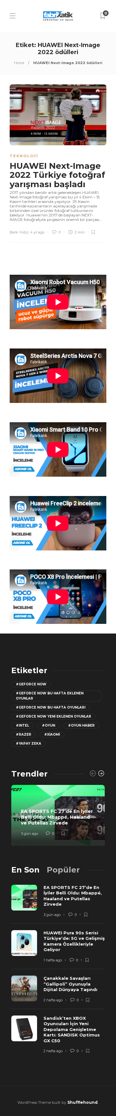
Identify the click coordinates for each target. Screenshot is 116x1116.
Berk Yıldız (19, 232)
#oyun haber (81, 725)
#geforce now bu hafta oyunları (50, 707)
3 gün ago (29, 833)
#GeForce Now (31, 684)
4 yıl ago (37, 232)
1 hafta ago (53, 960)
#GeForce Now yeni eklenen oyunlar (53, 716)
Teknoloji (24, 156)
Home (19, 63)
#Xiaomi (52, 734)
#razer (23, 734)
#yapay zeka (28, 743)
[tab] (25, 869)
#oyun (48, 725)
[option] (58, 815)
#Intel (22, 725)
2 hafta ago (53, 1000)
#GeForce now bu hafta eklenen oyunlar (49, 696)
